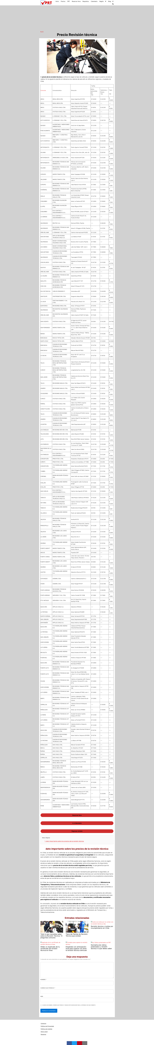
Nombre (43, 979)
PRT (68, 1)
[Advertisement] (77, 17)
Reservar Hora (76, 1)
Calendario (94, 1)
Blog (109, 1)
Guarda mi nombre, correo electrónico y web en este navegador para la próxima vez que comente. (69, 1005)
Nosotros (43, 1034)
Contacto (43, 1023)
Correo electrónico (47, 988)
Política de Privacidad (47, 1026)
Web (41, 996)
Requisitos (86, 1)
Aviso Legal (44, 1031)
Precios (63, 1)
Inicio (57, 1)
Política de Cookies (46, 1029)
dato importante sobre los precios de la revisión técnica (64, 841)
